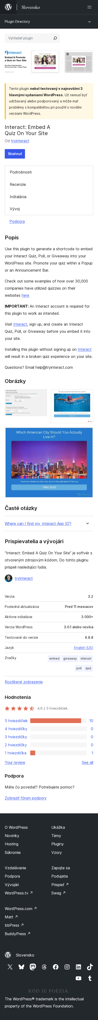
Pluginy (57, 844)
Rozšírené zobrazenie (24, 681)
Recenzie (18, 184)
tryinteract (20, 140)
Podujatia (59, 876)
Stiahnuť (15, 154)
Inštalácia (18, 196)
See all (87, 762)
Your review (15, 762)
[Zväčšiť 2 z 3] (86, 395)
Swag (58, 893)
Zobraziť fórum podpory (26, 798)
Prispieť (60, 884)
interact (86, 658)
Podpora (17, 221)
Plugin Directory (17, 21)
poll (79, 668)
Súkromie (13, 852)
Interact (20, 324)
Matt (11, 917)
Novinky (12, 835)
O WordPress (16, 827)
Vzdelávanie (15, 867)
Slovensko (25, 955)
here (25, 295)
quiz (88, 668)
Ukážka (58, 827)
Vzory (56, 852)
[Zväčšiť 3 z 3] (86, 433)
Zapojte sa (60, 867)
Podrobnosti (21, 172)
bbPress (14, 925)
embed (54, 658)
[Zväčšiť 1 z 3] (40, 395)
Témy (56, 835)
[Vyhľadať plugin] (55, 38)
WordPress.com (21, 908)
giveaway (70, 658)
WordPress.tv (19, 893)
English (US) (83, 648)
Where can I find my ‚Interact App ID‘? (38, 523)
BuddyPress (18, 933)
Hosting (11, 844)
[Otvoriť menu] (90, 7)
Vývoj (15, 208)
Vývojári (12, 884)
